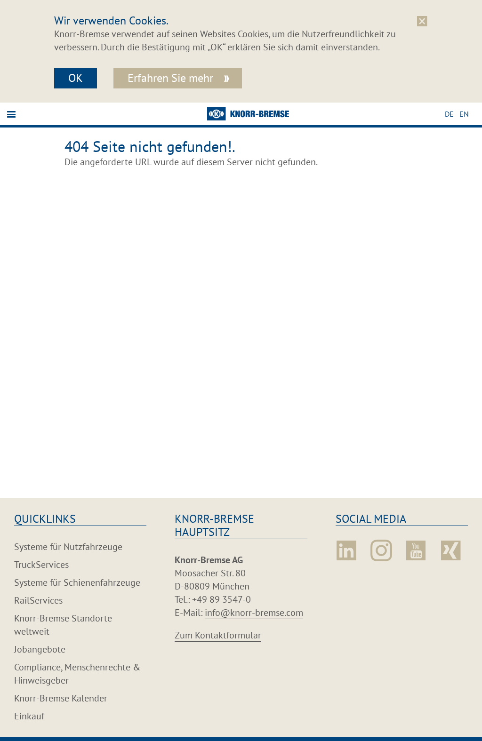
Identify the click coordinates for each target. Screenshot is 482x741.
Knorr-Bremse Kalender (60, 698)
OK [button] (75, 78)
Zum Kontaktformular (218, 635)
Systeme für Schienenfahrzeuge (77, 582)
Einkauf (29, 716)
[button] (452, 114)
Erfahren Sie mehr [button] (172, 78)
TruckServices (41, 564)
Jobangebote (39, 649)
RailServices (38, 600)
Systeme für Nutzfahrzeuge (68, 547)
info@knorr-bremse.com (254, 612)
